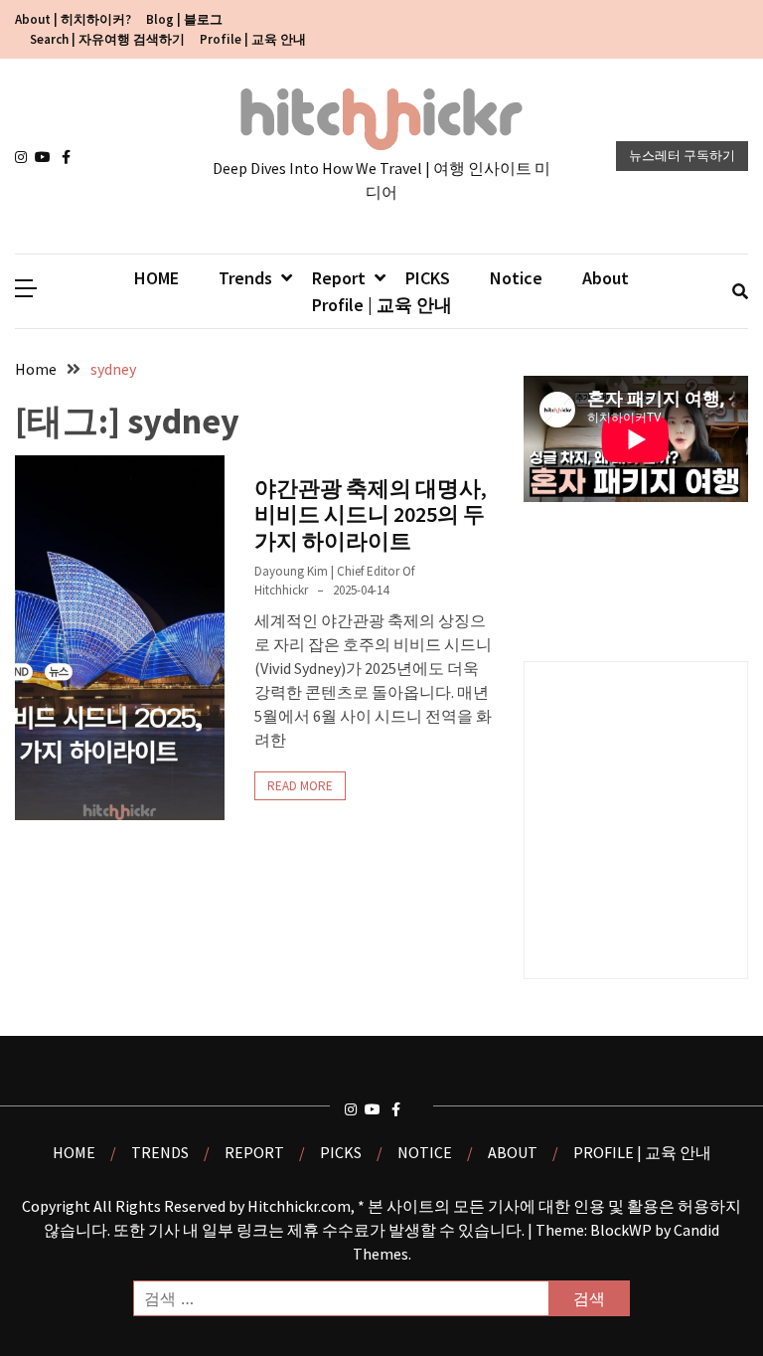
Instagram (25, 157)
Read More (300, 785)
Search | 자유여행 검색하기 (107, 39)
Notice (516, 277)
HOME (156, 277)
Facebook (71, 157)
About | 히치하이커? (73, 19)
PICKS (427, 277)
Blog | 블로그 (184, 19)
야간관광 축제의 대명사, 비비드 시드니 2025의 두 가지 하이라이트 (370, 514)
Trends (245, 277)
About (605, 277)
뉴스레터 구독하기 (682, 155)
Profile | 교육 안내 (253, 39)
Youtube (45, 157)
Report (339, 277)
